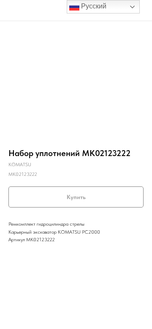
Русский (92, 6)
